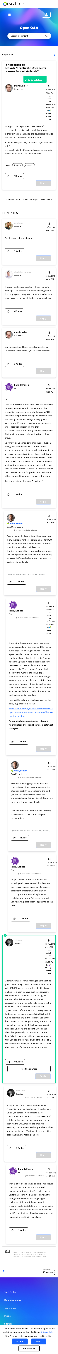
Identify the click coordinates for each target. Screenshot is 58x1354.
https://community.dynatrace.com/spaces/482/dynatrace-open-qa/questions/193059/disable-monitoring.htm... (31, 712)
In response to (26, 530)
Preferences (29, 1348)
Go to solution (35, 80)
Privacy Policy (47, 1332)
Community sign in (46, 15)
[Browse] (10, 14)
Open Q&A (8, 55)
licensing (17, 165)
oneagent (29, 165)
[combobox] (29, 36)
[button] (20, 1341)
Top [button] (3, 1270)
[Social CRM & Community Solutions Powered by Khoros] (49, 1272)
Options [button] (54, 55)
